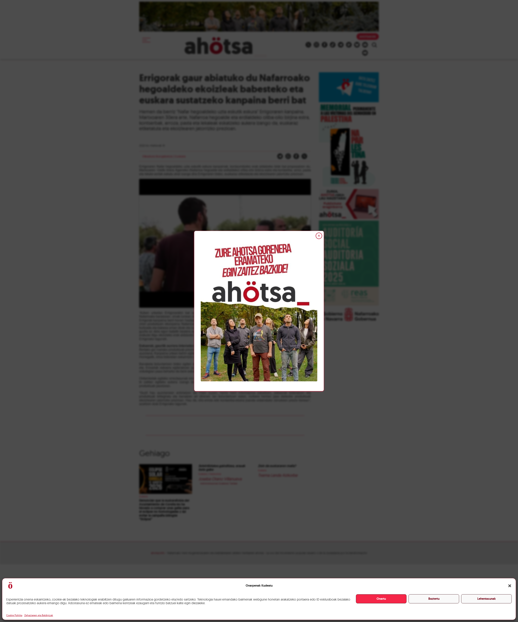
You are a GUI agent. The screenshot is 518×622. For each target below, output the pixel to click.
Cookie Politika (14, 615)
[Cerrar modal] (319, 236)
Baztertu (433, 599)
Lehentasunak (486, 599)
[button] (510, 586)
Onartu (381, 599)
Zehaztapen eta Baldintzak (38, 615)
